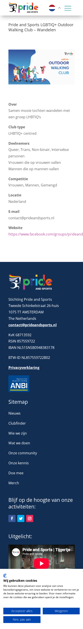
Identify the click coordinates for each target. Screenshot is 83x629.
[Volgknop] (11, 518)
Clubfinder (17, 423)
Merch (13, 483)
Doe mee (15, 473)
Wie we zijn (17, 433)
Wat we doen (19, 443)
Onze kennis (18, 463)
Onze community (22, 453)
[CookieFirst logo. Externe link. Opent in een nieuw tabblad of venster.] (5, 576)
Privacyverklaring (23, 367)
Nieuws (14, 413)
